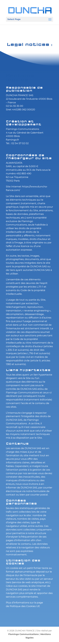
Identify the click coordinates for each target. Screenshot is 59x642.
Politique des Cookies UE (25, 606)
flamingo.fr (12, 139)
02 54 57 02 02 (20, 143)
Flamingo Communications (22, 129)
